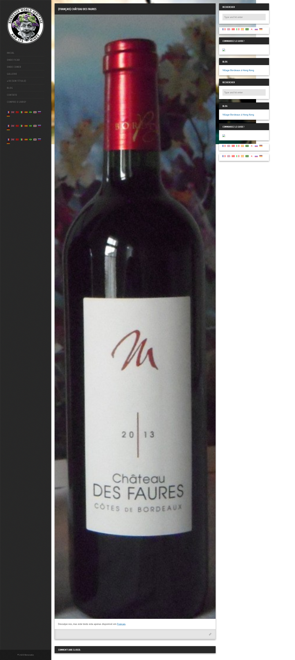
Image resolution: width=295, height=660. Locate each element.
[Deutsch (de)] (8, 115)
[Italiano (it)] (21, 112)
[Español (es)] (26, 112)
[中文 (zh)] (17, 112)
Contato (12, 95)
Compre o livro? (16, 102)
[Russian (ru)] (39, 112)
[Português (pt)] (30, 112)
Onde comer (14, 67)
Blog (10, 88)
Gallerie (12, 74)
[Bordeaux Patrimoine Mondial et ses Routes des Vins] (25, 25)
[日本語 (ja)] (35, 112)
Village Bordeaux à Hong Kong (238, 70)
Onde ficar (13, 60)
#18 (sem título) (16, 81)
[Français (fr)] (8, 112)
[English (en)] (13, 112)
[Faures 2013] (135, 317)
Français (121, 623)
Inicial (10, 53)
